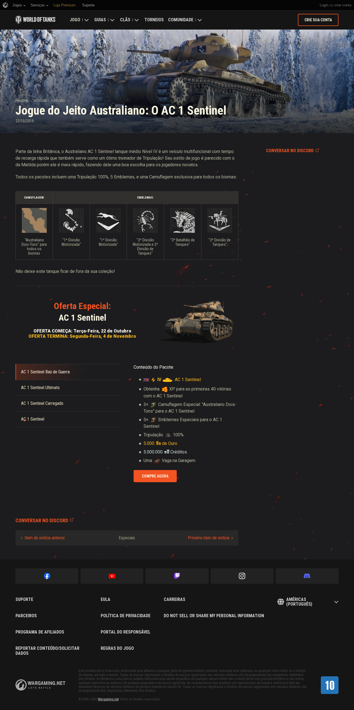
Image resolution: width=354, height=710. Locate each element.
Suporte (24, 599)
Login (324, 5)
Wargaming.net (108, 699)
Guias (100, 19)
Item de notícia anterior (45, 537)
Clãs (125, 19)
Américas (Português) (299, 602)
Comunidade (180, 19)
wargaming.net (40, 685)
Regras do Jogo (117, 648)
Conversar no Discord (290, 150)
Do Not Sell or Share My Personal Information (214, 615)
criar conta (342, 5)
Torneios (154, 19)
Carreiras (174, 599)
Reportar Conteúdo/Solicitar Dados (47, 651)
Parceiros (26, 615)
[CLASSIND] (330, 685)
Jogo (75, 19)
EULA (105, 599)
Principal (22, 101)
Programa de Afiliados (39, 632)
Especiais (58, 101)
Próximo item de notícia (208, 537)
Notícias (40, 101)
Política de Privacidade (125, 615)
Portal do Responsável (125, 632)
